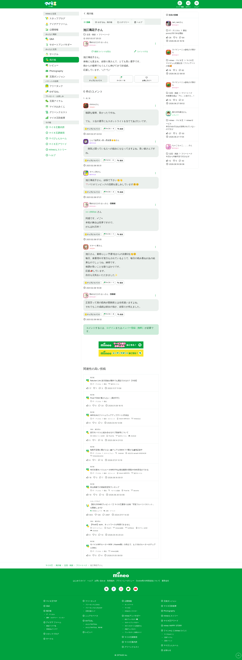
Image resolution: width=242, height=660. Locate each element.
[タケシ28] (85, 173)
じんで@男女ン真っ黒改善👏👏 (102, 140)
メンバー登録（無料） (133, 327)
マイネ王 (127, 608)
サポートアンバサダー (132, 622)
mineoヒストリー (171, 616)
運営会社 (165, 581)
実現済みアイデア (52, 629)
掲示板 (90, 13)
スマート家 (94, 246)
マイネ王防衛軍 (170, 606)
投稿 (88, 22)
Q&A (48, 606)
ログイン (110, 327)
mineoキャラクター (131, 611)
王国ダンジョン (170, 601)
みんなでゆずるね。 (92, 624)
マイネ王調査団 (131, 637)
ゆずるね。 (89, 621)
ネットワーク (129, 604)
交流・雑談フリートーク (98, 34)
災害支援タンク (90, 611)
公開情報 (128, 601)
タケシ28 (93, 172)
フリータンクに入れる (93, 604)
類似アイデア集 (51, 626)
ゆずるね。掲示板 (105, 22)
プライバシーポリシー (125, 581)
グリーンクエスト (132, 647)
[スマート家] (85, 246)
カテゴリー (124, 22)
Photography (169, 611)
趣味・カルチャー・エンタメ (55, 617)
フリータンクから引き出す (94, 608)
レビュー (89, 632)
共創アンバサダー (130, 629)
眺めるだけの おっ (97, 42)
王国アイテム (168, 637)
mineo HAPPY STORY (173, 626)
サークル (49, 639)
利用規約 (110, 581)
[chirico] (85, 105)
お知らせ (167, 650)
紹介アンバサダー (130, 619)
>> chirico (91, 211)
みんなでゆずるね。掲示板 (94, 627)
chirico (92, 104)
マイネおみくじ (169, 634)
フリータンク (90, 601)
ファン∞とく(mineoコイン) (175, 631)
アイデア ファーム (53, 622)
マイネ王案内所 (131, 642)
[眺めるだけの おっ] (85, 43)
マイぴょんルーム (171, 645)
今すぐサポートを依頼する (133, 626)
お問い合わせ (100, 581)
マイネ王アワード (171, 621)
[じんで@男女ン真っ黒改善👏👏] (85, 141)
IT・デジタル (50, 614)
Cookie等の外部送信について (148, 581)
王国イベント (168, 640)
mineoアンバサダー (132, 616)
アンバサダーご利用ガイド (133, 632)
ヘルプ (139, 22)
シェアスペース (91, 616)
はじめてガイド (79, 581)
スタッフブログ (52, 634)
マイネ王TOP (51, 601)
